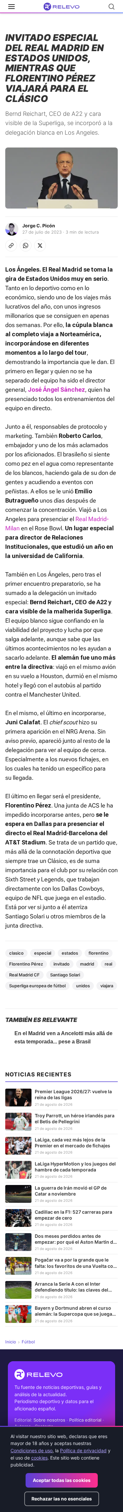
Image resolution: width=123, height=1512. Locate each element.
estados (70, 953)
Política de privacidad (83, 1450)
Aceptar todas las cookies (62, 1480)
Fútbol (28, 1341)
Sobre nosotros (49, 1420)
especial (42, 953)
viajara (106, 985)
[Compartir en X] (40, 245)
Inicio (10, 1341)
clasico (16, 953)
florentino (99, 953)
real (108, 964)
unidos (83, 985)
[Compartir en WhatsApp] (25, 245)
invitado (61, 964)
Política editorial (85, 1420)
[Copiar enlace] (11, 245)
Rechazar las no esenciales (61, 1498)
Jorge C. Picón (38, 225)
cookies (39, 1458)
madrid (87, 964)
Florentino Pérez (26, 964)
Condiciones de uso (31, 1450)
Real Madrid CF (24, 974)
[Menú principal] (11, 6)
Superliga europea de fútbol (37, 985)
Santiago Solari (65, 974)
